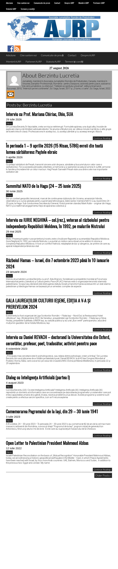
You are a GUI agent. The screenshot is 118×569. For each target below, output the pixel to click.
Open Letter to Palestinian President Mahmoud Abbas (47, 443)
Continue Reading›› (102, 138)
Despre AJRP (69, 2)
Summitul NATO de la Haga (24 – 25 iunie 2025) (43, 186)
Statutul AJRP (11, 8)
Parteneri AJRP (99, 2)
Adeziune (9, 2)
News (9, 123)
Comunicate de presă (42, 2)
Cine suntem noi (23, 2)
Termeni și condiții (28, 8)
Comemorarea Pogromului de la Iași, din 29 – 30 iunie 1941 (52, 411)
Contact (57, 2)
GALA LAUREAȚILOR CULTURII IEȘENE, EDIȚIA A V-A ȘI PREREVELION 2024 (48, 303)
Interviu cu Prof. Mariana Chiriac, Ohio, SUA (39, 114)
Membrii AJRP (84, 2)
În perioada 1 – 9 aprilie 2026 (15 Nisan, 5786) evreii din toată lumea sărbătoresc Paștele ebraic (54, 148)
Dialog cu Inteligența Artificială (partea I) (38, 377)
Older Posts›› (103, 475)
